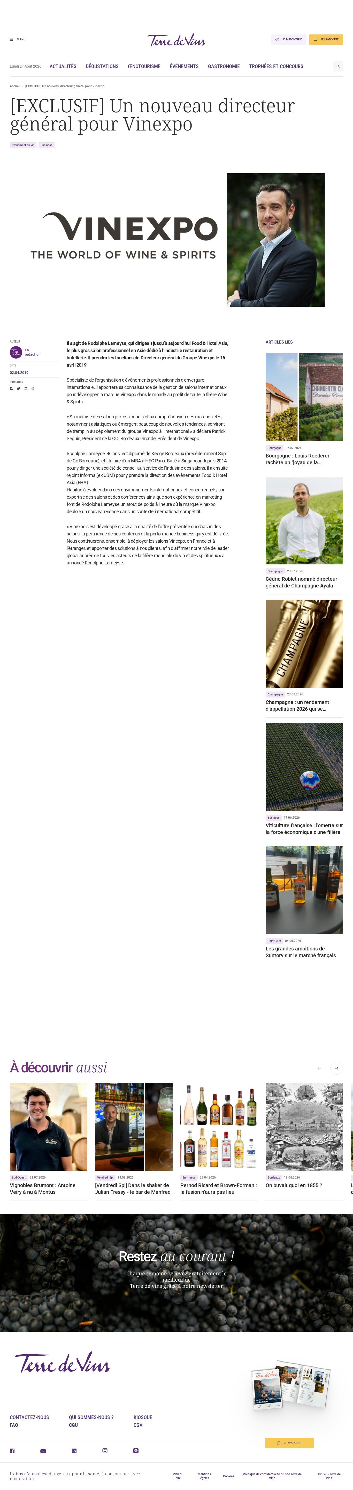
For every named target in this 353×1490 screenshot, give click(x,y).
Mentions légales (204, 1476)
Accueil (15, 86)
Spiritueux (274, 941)
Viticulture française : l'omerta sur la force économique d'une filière (304, 828)
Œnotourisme (144, 66)
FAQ (14, 1425)
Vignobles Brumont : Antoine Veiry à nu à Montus (42, 1188)
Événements (184, 66)
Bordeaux (274, 1177)
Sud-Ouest (19, 1177)
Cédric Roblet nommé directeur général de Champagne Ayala (301, 582)
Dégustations (102, 66)
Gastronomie (224, 66)
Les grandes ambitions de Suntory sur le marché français (301, 952)
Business (46, 145)
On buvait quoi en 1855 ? (294, 1185)
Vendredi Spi (105, 1177)
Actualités (63, 66)
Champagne (275, 571)
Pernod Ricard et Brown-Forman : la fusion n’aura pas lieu (218, 1188)
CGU (73, 1425)
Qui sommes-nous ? (91, 1417)
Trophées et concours (276, 66)
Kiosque (143, 1417)
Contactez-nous (29, 1417)
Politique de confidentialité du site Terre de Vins (272, 1476)
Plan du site (178, 1476)
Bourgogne (274, 448)
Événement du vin (23, 145)
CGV (138, 1425)
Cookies (228, 1476)
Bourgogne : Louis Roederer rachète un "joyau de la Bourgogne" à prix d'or (297, 459)
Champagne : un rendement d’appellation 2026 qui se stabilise (297, 705)
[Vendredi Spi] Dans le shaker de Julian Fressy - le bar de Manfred (133, 1188)
